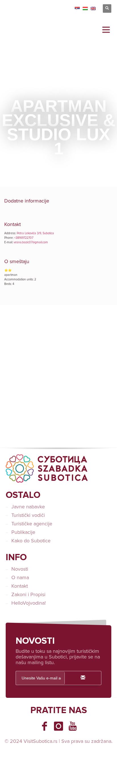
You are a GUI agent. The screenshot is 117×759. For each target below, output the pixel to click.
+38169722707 (23, 238)
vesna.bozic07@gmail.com (31, 242)
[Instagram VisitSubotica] (58, 726)
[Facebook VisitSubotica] (44, 726)
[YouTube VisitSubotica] (73, 726)
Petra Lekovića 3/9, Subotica (35, 233)
